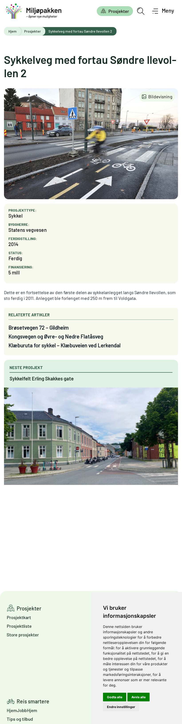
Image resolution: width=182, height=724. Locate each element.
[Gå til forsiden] (33, 11)
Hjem (12, 31)
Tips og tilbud (20, 719)
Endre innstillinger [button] (121, 707)
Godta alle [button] (114, 697)
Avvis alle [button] (138, 697)
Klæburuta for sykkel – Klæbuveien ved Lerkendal (64, 345)
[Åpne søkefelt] (140, 11)
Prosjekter (118, 11)
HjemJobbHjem (22, 710)
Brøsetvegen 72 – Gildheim (38, 327)
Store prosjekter (23, 634)
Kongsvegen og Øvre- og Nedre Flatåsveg (55, 336)
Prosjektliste (19, 626)
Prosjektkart (19, 617)
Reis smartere (33, 701)
